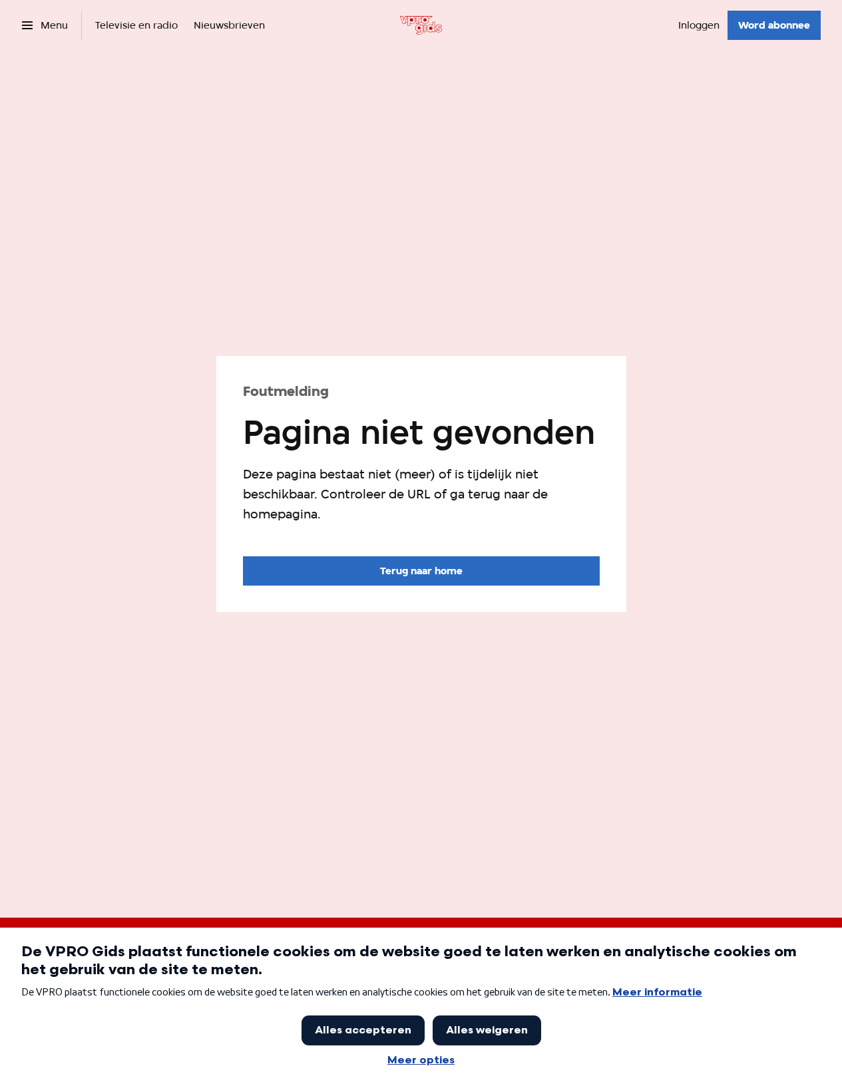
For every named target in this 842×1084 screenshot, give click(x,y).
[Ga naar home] (421, 25)
